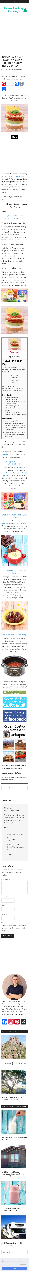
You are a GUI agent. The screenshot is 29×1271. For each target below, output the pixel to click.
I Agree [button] (14, 1268)
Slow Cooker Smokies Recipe (14, 635)
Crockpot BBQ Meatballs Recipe (14, 572)
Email (4, 906)
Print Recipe (15, 356)
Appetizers (16, 777)
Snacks (11, 779)
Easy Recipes (21, 687)
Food (20, 777)
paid (9, 76)
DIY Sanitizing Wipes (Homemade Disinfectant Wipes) (14, 1139)
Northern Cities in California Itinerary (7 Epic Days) (11, 1098)
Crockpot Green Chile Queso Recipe (14, 516)
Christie (7, 808)
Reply (6, 827)
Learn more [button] (23, 1264)
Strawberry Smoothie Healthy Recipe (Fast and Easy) (12, 1209)
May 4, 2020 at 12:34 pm (12, 810)
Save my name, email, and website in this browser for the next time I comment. (13, 928)
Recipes (6, 779)
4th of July (10, 777)
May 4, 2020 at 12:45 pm (15, 840)
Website (4, 914)
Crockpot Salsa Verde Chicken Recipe (14, 462)
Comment (5, 880)
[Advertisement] (14, 31)
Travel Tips (9, 687)
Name (4, 897)
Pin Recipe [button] (15, 352)
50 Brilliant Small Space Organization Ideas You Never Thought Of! (12, 1174)
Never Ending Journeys (14, 10)
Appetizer (17, 176)
